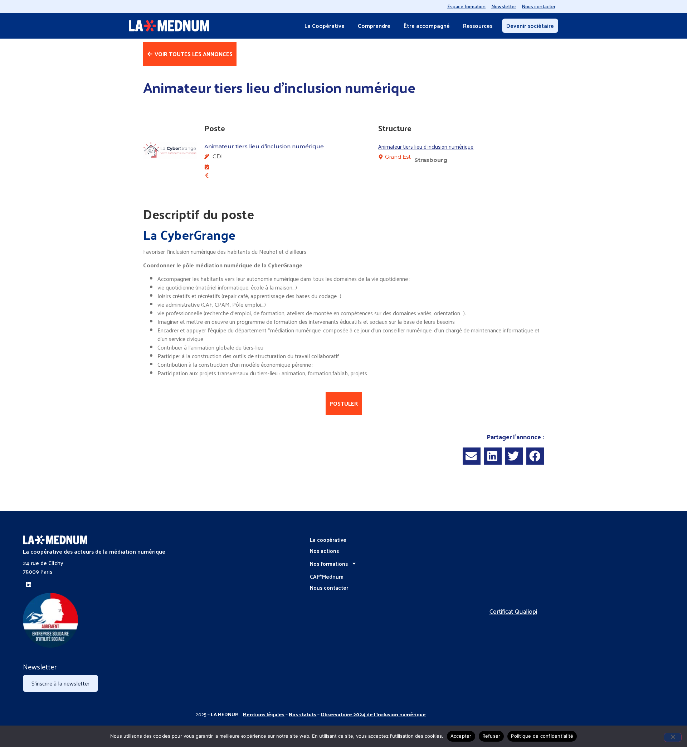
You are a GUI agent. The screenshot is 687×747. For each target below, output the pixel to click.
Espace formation (466, 6)
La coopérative (328, 539)
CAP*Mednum (327, 576)
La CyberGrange (189, 234)
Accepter (461, 736)
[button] (471, 455)
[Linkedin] (28, 584)
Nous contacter (538, 6)
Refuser (491, 736)
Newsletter (503, 6)
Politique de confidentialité (542, 736)
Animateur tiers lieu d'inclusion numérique (425, 146)
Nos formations (329, 563)
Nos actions (324, 550)
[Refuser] (673, 737)
